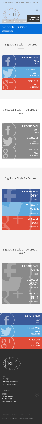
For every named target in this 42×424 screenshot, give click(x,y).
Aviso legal (5, 379)
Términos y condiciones (10, 382)
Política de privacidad (9, 384)
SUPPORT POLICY (17, 415)
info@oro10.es (11, 401)
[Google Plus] (21, 84)
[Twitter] (21, 72)
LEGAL (28, 415)
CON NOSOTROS (33, 18)
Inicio (3, 376)
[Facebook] (21, 61)
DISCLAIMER (5, 415)
